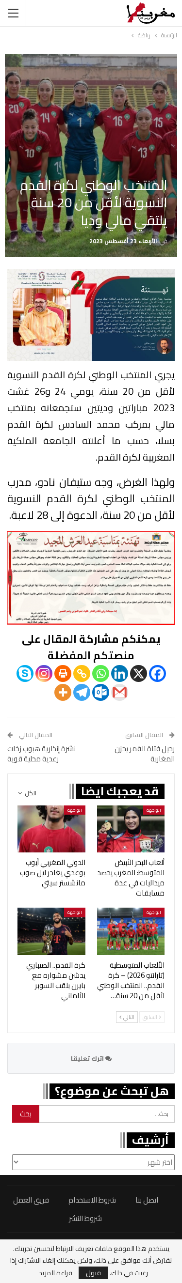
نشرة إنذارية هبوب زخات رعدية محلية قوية (41, 754)
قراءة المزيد (55, 1272)
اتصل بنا (146, 1200)
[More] (62, 692)
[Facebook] (157, 673)
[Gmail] (119, 692)
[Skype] (25, 673)
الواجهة (154, 810)
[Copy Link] (81, 673)
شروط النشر (85, 1218)
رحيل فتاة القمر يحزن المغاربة (145, 754)
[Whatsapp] (100, 673)
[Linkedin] (119, 673)
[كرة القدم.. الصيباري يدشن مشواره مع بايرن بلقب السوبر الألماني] (51, 931)
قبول (93, 1273)
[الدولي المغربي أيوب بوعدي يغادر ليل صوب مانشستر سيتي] (51, 829)
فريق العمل (31, 1200)
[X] (138, 673)
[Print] (62, 673)
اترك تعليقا (88, 1058)
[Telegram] (81, 692)
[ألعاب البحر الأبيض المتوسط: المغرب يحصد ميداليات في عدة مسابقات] (131, 829)
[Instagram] (43, 673)
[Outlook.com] (100, 692)
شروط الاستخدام (92, 1200)
